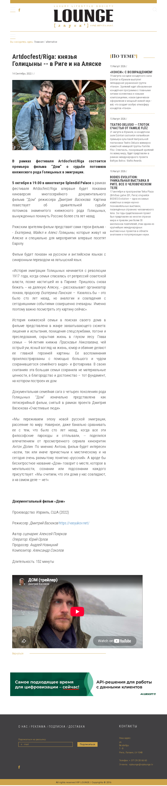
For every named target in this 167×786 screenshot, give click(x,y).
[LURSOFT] (83, 684)
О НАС (23, 726)
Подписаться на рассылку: (32, 739)
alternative (51, 41)
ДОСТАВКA (77, 726)
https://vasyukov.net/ (74, 523)
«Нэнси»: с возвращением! (131, 72)
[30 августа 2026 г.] (83, 16)
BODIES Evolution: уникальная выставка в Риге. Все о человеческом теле (130, 182)
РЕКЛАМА (38, 726)
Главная (39, 41)
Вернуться (17, 653)
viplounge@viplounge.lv (141, 764)
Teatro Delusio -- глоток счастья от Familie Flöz (129, 126)
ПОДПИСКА (57, 726)
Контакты (128, 726)
